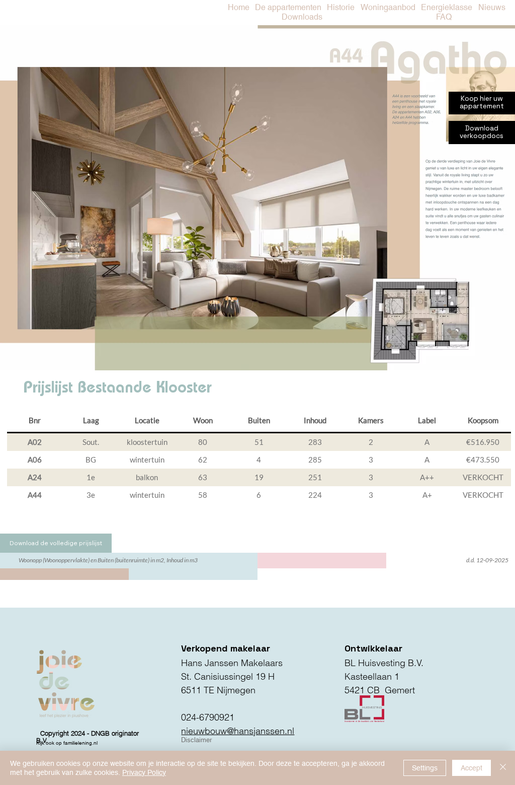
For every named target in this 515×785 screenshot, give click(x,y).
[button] (446, 8)
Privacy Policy (144, 772)
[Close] (503, 768)
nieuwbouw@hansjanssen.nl (237, 731)
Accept (471, 768)
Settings (425, 768)
